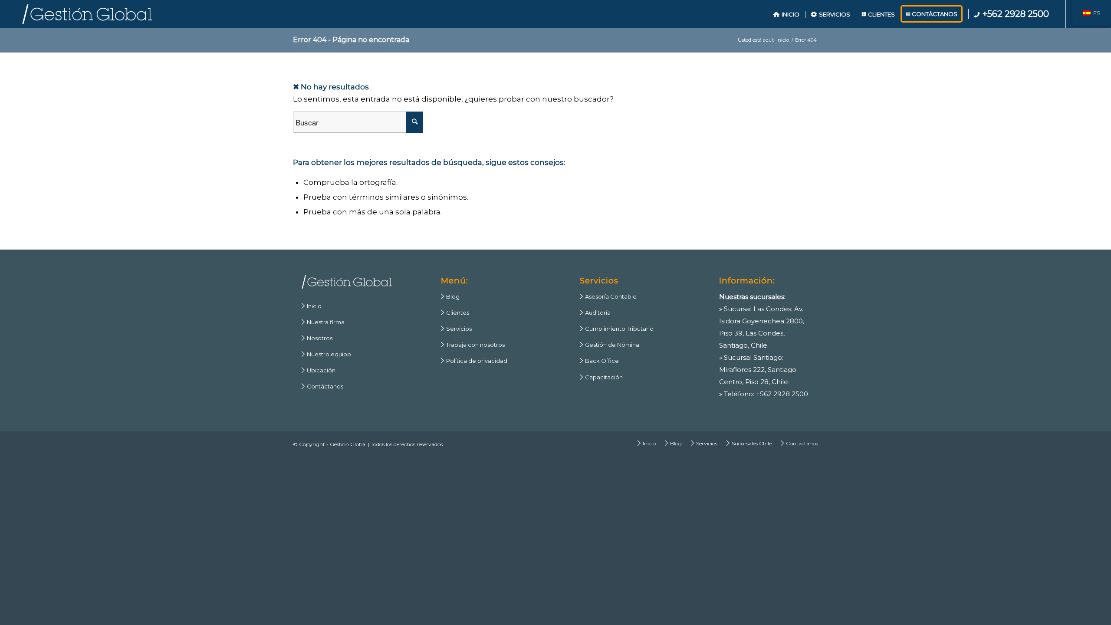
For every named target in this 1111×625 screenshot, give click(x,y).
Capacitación (601, 377)
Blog (450, 296)
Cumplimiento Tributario (617, 328)
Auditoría (595, 312)
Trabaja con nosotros (473, 344)
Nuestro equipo (326, 354)
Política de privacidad (474, 360)
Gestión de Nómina (609, 344)
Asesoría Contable (608, 296)
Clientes (455, 312)
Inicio (312, 306)
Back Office (599, 360)
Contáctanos (322, 386)
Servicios (456, 328)
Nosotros (317, 338)
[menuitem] (786, 14)
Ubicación (318, 370)
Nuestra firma (323, 322)
